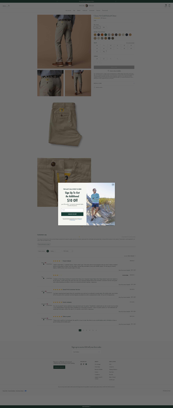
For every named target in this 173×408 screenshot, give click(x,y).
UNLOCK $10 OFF (72, 214)
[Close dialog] (113, 184)
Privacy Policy (80, 219)
